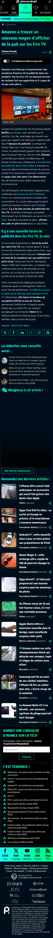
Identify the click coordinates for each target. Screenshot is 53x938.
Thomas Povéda (9, 51)
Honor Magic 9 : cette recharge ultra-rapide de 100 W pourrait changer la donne (34, 561)
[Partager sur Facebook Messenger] (30, 332)
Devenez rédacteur (31, 866)
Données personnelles (39, 868)
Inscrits (37, 857)
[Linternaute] (38, 889)
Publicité (8, 868)
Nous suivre (48, 332)
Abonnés (27, 857)
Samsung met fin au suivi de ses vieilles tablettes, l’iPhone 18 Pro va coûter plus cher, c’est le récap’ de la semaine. (35, 684)
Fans (5, 857)
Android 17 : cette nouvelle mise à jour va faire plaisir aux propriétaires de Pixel (35, 538)
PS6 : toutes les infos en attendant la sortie (28, 800)
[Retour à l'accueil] (26, 1)
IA (36, 12)
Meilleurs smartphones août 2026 (24, 838)
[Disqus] (26, 431)
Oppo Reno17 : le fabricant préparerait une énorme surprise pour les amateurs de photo (35, 585)
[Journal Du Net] (14, 889)
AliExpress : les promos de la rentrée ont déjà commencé (29, 773)
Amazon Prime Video (22, 18)
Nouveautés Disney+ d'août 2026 (23, 807)
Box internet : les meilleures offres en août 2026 (27, 819)
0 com (44, 52)
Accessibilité (19, 871)
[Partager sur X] (5, 332)
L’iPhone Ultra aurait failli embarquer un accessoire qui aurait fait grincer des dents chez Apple (34, 492)
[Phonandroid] (6, 910)
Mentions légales (21, 868)
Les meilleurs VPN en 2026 (20, 842)
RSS (47, 857)
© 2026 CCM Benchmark (36, 871)
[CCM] (38, 884)
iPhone (22, 503)
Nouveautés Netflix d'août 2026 (23, 803)
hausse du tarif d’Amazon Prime (23, 196)
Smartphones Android (28, 527)
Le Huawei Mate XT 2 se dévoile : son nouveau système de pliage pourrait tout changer (35, 711)
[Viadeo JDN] (14, 901)
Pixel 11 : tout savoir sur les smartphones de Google (28, 780)
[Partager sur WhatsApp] (39, 332)
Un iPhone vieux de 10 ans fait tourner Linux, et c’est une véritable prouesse (34, 607)
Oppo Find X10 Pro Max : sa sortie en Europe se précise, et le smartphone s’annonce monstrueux (35, 516)
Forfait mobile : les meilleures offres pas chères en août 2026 (26, 833)
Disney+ (36, 18)
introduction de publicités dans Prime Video (26, 164)
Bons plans (23, 669)
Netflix (49, 18)
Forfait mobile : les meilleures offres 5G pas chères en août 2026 (28, 826)
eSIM (12, 13)
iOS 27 (11, 796)
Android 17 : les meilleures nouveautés (26, 785)
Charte (9, 871)
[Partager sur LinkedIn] (22, 332)
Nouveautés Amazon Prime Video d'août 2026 (27, 813)
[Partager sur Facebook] (13, 332)
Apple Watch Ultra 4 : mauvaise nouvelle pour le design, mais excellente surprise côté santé (34, 630)
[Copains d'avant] (38, 895)
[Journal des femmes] (14, 884)
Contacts (44, 866)
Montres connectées (27, 641)
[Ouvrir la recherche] (50, 2)
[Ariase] (38, 901)
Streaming (25, 12)
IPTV (43, 18)
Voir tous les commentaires (18, 471)
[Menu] (3, 2)
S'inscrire (26, 757)
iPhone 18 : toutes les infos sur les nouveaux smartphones (28, 791)
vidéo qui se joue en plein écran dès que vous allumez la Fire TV (25, 293)
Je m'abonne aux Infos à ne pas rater (27, 61)
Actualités (46, 12)
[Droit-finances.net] (14, 895)
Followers (16, 857)
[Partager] (50, 52)
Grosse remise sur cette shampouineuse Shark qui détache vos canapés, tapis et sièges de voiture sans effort (35, 656)
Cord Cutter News (20, 325)
